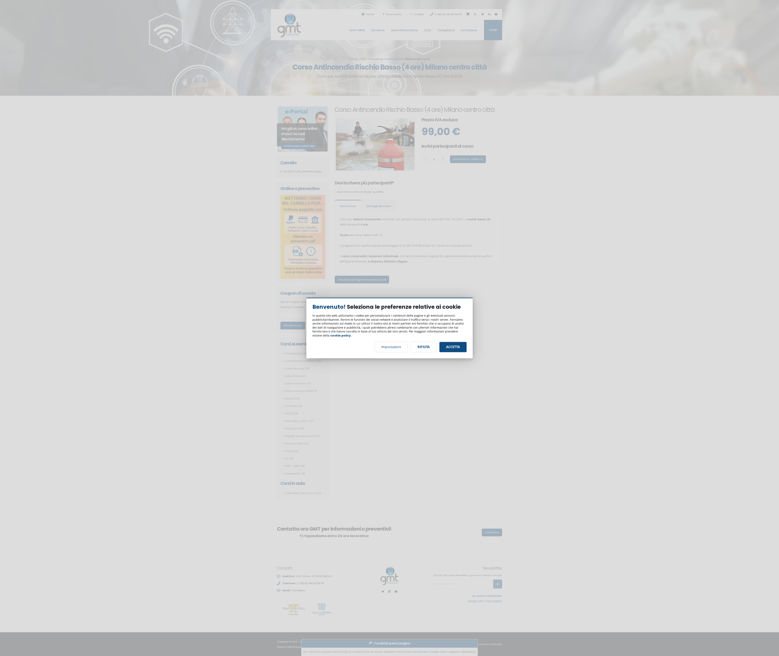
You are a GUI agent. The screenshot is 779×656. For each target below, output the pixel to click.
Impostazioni (391, 347)
